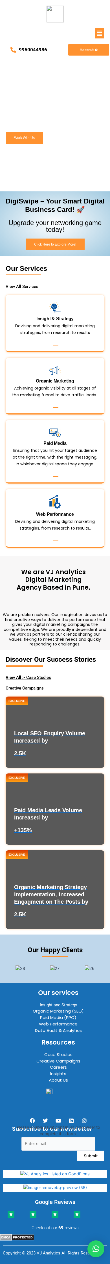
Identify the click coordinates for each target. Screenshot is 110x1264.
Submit (91, 1155)
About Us (58, 1080)
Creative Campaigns (25, 688)
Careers (58, 1067)
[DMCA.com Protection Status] (17, 1237)
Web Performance (58, 1024)
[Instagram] (84, 1121)
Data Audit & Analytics (58, 1030)
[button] (99, 33)
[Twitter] (45, 1121)
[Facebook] (32, 1121)
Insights (58, 1074)
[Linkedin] (71, 1121)
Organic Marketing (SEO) (58, 1011)
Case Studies (28, 677)
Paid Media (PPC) (58, 1017)
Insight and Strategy (58, 1004)
